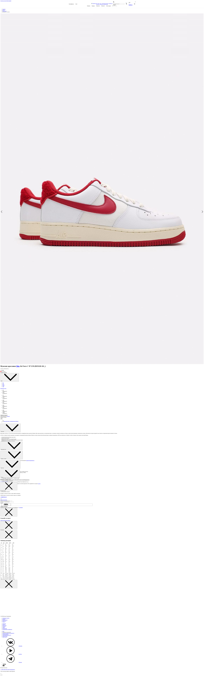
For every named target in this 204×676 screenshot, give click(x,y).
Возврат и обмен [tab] (3, 458)
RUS (3, 384)
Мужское (98, 5)
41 (3, 402)
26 (3, 410)
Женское (103, 5)
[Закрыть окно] (8, 486)
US (3, 382)
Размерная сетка (3, 388)
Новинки (88, 5)
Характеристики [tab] (3, 449)
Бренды (93, 5)
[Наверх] (0, 673)
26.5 (3, 412)
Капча (1, 503)
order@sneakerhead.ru (11, 669)
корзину (8, 416)
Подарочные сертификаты (7, 629)
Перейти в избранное (130, 5)
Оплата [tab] (2, 477)
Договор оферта (5, 634)
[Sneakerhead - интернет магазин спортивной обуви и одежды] (102, 4)
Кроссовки (4, 625)
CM (3, 386)
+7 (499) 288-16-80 (3, 669)
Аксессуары (108, 5)
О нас (4, 621)
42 (3, 407)
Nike (18, 366)
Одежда (4, 626)
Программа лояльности (7, 635)
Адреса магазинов (3, 499)
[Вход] (126, 4)
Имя (1, 500)
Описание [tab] (2, 431)
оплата (39, 483)
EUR (3, 385)
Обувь (4, 627)
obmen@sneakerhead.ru (30, 460)
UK (3, 383)
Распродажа (5, 628)
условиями (21, 507)
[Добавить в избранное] (1, 419)
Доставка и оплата (6, 618)
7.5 (3, 397)
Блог (3, 631)
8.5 (3, 392)
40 (3, 400)
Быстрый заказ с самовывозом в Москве (11, 421)
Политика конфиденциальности (8, 633)
